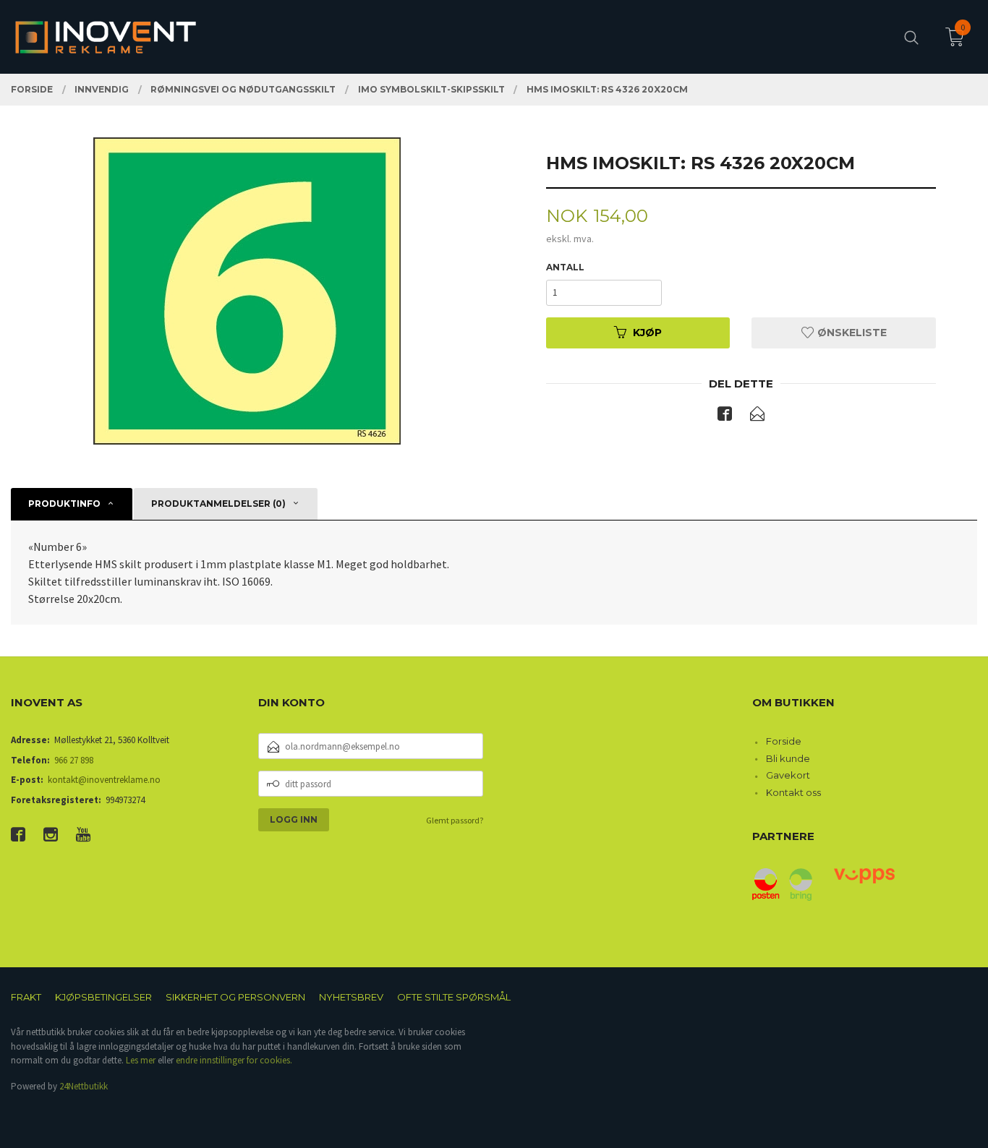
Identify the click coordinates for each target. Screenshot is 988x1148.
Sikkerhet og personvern (235, 997)
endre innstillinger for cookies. (234, 1060)
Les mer (141, 1060)
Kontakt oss (793, 792)
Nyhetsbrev (351, 997)
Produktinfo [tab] (64, 503)
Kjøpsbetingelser (103, 997)
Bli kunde (788, 758)
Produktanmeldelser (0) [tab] (218, 503)
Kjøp (647, 332)
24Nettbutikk (83, 1086)
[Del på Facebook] (725, 416)
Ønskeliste (850, 332)
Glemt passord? (454, 820)
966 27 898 (73, 760)
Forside (783, 741)
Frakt (26, 997)
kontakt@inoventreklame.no (104, 780)
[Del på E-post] (757, 416)
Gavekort (788, 775)
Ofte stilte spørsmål (454, 997)
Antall (565, 267)
